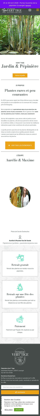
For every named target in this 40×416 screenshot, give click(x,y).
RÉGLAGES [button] (9, 410)
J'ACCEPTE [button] (18, 410)
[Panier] (30, 10)
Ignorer (28, 5)
